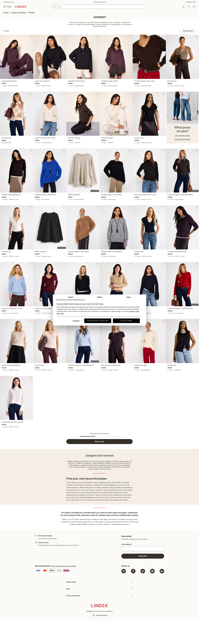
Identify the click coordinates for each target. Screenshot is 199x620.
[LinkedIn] (162, 571)
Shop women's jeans (182, 136)
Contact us (90, 611)
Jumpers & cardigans (18, 12)
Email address (126, 544)
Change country (102, 615)
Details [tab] (99, 297)
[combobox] (99, 7)
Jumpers (31, 12)
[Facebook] (133, 571)
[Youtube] (152, 571)
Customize (76, 321)
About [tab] (128, 297)
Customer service (8, 2)
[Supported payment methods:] (78, 571)
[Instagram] (123, 571)
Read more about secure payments (64, 566)
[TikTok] (142, 571)
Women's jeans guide (182, 139)
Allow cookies (126, 321)
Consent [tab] (70, 297)
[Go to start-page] (20, 6)
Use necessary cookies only (98, 321)
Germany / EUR (191, 2)
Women (6, 12)
